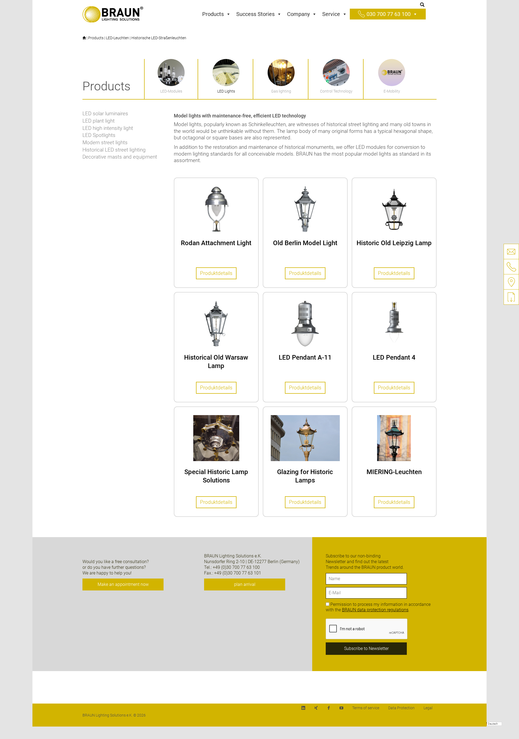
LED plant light (98, 121)
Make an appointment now (123, 584)
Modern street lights (105, 142)
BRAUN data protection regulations (375, 609)
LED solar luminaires (105, 113)
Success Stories (255, 14)
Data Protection (401, 708)
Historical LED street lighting (114, 150)
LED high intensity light (107, 128)
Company (298, 14)
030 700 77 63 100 (389, 14)
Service (331, 14)
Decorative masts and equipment (119, 157)
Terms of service (365, 708)
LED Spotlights (98, 135)
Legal (428, 708)
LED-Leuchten (117, 38)
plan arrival (244, 584)
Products (213, 14)
